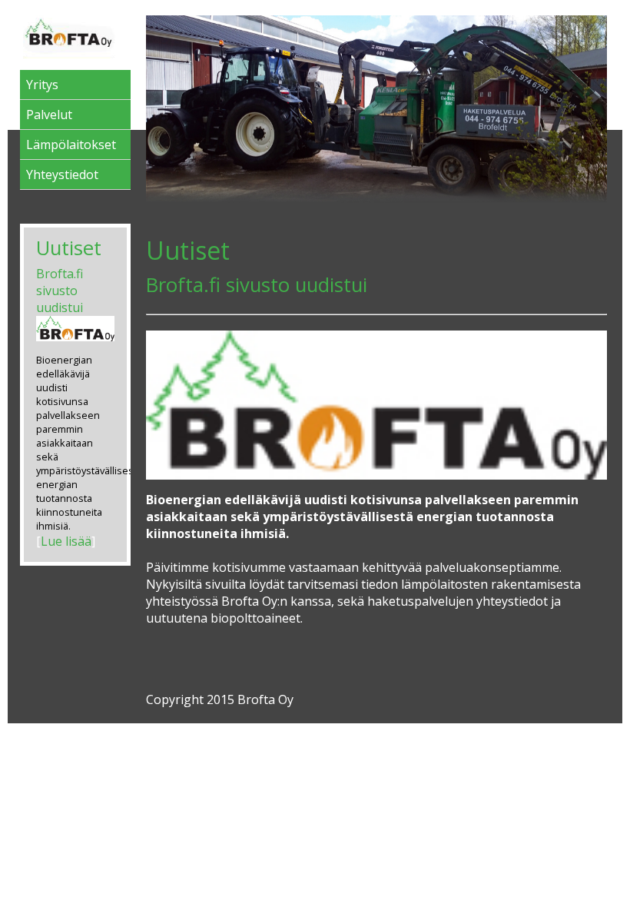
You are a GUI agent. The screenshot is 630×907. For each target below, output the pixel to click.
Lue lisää (66, 541)
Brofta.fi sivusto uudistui (59, 290)
